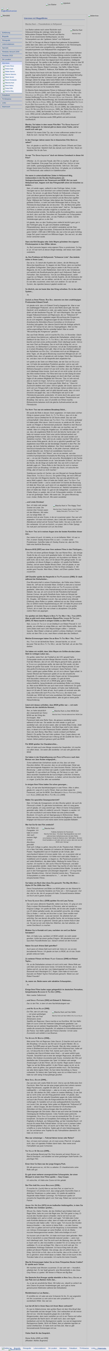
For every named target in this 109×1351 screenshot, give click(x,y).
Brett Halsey (10, 85)
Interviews (5, 63)
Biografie (5, 36)
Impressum (6, 107)
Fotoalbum (6, 95)
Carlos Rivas (10, 66)
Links (4, 103)
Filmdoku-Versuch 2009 (10, 52)
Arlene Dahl (9, 69)
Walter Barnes (10, 71)
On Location (6, 59)
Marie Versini (10, 77)
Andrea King (9, 91)
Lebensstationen (8, 44)
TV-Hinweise (6, 99)
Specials (5, 48)
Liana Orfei (9, 88)
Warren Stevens (11, 74)
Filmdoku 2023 (7, 55)
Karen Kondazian (11, 80)
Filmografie (6, 40)
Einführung (6, 32)
